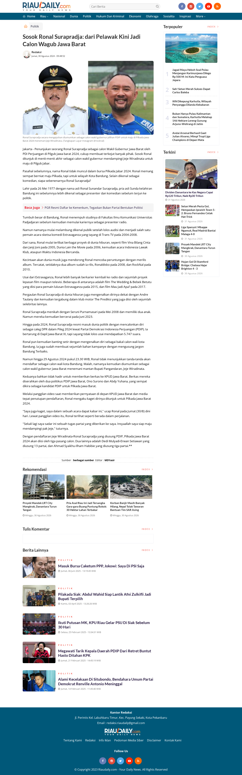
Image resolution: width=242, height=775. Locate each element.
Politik (87, 16)
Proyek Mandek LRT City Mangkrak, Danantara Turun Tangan (40, 506)
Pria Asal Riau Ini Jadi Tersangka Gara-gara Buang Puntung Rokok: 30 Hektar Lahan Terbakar (86, 506)
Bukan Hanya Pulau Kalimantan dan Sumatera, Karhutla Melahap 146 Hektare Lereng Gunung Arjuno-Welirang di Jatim (192, 119)
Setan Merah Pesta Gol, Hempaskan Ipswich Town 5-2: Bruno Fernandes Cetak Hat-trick (198, 211)
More (199, 16)
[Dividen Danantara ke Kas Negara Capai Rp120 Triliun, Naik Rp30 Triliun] (191, 174)
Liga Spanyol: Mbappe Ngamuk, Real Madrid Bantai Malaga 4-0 (198, 231)
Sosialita (169, 16)
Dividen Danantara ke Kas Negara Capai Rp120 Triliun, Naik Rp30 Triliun (189, 194)
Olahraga (152, 16)
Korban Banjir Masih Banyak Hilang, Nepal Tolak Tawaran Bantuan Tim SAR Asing (127, 506)
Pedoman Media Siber (129, 740)
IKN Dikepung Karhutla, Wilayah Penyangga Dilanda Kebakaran (191, 103)
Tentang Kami (72, 740)
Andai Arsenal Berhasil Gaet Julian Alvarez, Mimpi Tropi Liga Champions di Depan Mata (191, 136)
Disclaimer (154, 740)
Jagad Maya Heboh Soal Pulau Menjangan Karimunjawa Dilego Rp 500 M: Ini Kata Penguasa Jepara (191, 75)
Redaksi (36, 52)
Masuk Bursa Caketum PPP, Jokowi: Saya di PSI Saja (101, 566)
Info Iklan (105, 740)
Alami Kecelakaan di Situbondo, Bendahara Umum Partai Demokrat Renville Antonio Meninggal (105, 681)
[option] (44, 497)
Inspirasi (185, 16)
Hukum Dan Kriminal (110, 16)
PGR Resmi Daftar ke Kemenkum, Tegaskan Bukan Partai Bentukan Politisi (94, 208)
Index (146, 469)
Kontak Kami (173, 740)
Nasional (59, 16)
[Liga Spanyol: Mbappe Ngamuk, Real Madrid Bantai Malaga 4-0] (172, 231)
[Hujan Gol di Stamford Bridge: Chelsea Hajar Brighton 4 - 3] (172, 266)
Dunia (74, 16)
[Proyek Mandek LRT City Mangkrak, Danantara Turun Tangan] (172, 248)
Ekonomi (135, 16)
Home (30, 16)
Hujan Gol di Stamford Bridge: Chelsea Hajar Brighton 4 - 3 (194, 265)
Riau (43, 16)
